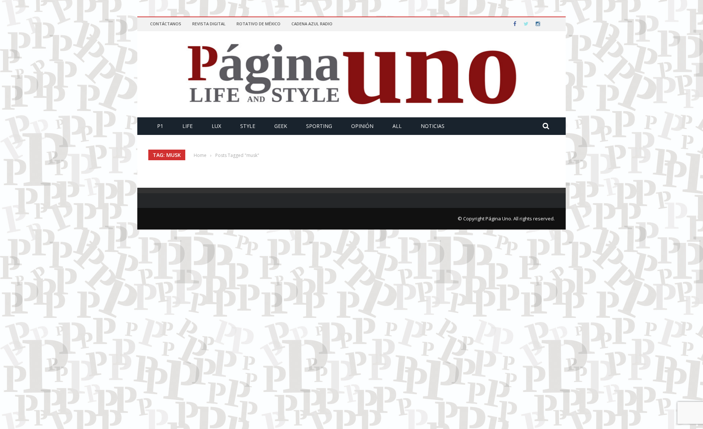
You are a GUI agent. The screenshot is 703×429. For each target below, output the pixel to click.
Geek (280, 125)
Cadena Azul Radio (311, 23)
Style (247, 125)
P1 (160, 125)
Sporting (319, 125)
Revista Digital (209, 23)
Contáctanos (165, 23)
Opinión (362, 125)
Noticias (433, 125)
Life (187, 125)
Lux (216, 125)
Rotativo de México (258, 23)
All (397, 125)
